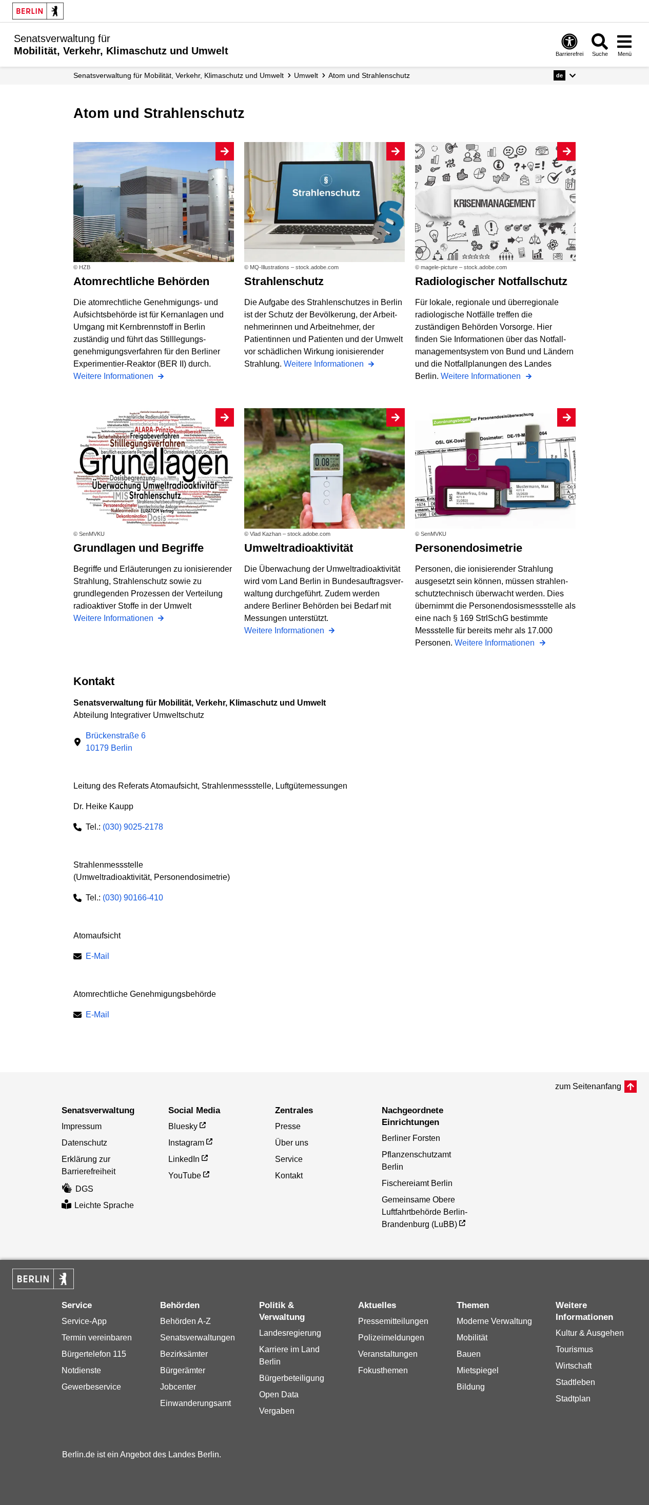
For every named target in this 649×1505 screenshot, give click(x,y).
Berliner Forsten (411, 1138)
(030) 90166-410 (133, 897)
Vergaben (276, 1411)
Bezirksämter (184, 1354)
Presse (288, 1126)
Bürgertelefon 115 (94, 1354)
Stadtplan (573, 1398)
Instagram (186, 1142)
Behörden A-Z (185, 1321)
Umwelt (306, 75)
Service (289, 1159)
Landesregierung (290, 1333)
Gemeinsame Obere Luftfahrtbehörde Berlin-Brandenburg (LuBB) (424, 1212)
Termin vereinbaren (97, 1337)
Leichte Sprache (104, 1205)
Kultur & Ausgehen (590, 1333)
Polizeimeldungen (391, 1337)
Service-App (84, 1321)
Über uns (291, 1142)
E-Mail (97, 957)
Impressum (82, 1126)
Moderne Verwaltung (494, 1321)
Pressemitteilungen (393, 1321)
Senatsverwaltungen (197, 1337)
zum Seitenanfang (588, 1086)
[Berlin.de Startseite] (38, 11)
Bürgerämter (182, 1370)
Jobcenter (178, 1386)
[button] (565, 75)
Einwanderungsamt (195, 1403)
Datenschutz (84, 1142)
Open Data (279, 1394)
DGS (84, 1189)
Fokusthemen (383, 1370)
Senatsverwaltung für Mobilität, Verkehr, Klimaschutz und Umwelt (178, 75)
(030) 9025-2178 (133, 826)
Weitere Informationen (114, 376)
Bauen (469, 1354)
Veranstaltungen (388, 1354)
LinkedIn (184, 1159)
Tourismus (574, 1349)
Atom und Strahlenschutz (369, 75)
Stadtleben (575, 1382)
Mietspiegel (478, 1370)
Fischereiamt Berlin (417, 1183)
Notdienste (81, 1370)
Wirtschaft (574, 1365)
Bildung (471, 1386)
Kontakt (289, 1175)
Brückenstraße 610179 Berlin (116, 741)
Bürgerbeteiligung (291, 1378)
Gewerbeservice (91, 1386)
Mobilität (472, 1337)
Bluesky (183, 1126)
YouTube (184, 1175)
